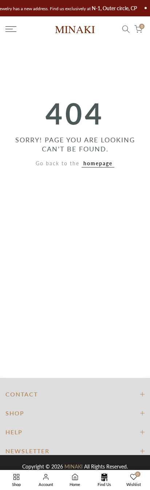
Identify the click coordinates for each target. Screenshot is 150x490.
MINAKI (73, 466)
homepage (97, 163)
